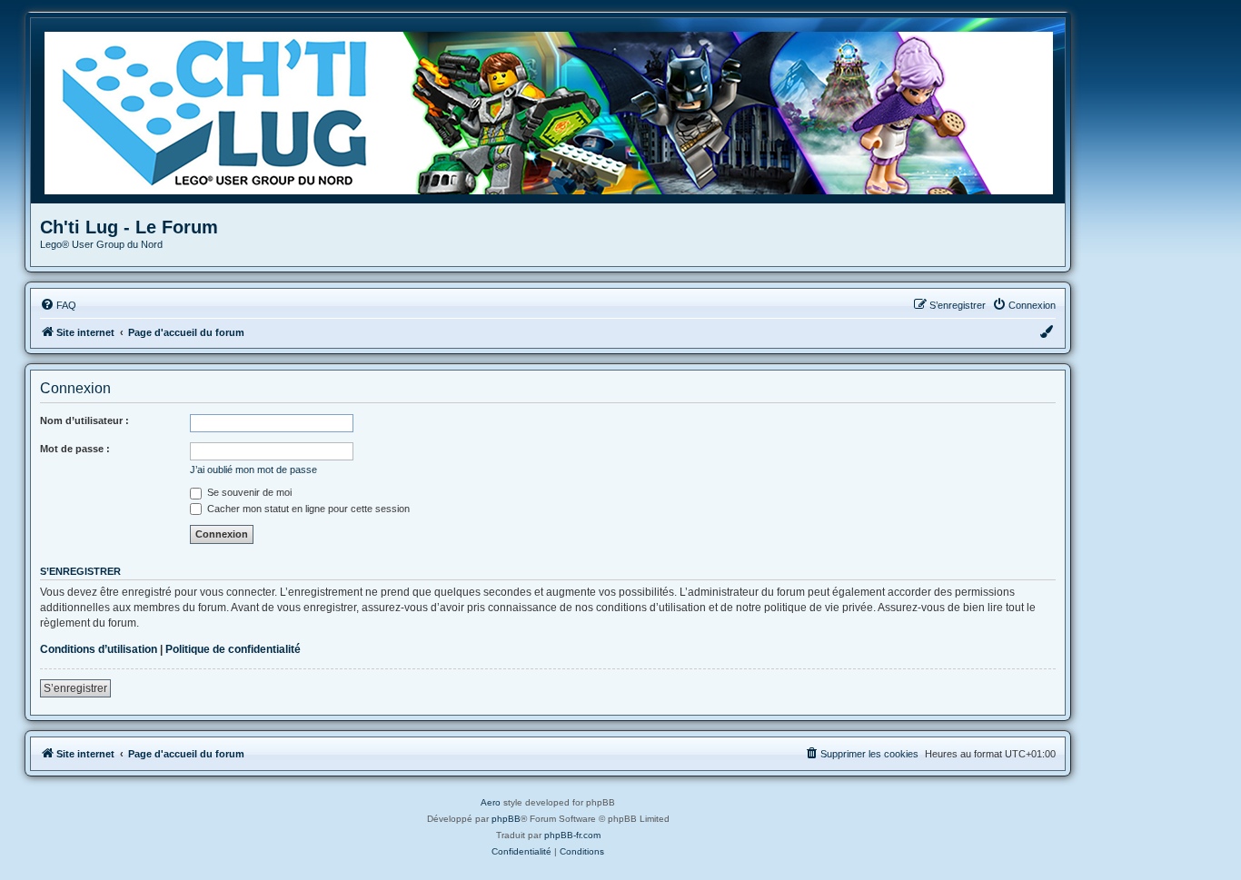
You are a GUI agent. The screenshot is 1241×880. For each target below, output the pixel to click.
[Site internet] (555, 111)
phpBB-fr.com (572, 835)
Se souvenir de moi (248, 492)
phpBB (506, 819)
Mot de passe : (75, 448)
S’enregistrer (75, 688)
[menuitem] (58, 305)
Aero (491, 802)
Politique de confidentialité (233, 649)
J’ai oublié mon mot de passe (253, 469)
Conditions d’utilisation (98, 649)
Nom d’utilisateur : (84, 420)
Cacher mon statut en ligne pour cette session (307, 508)
